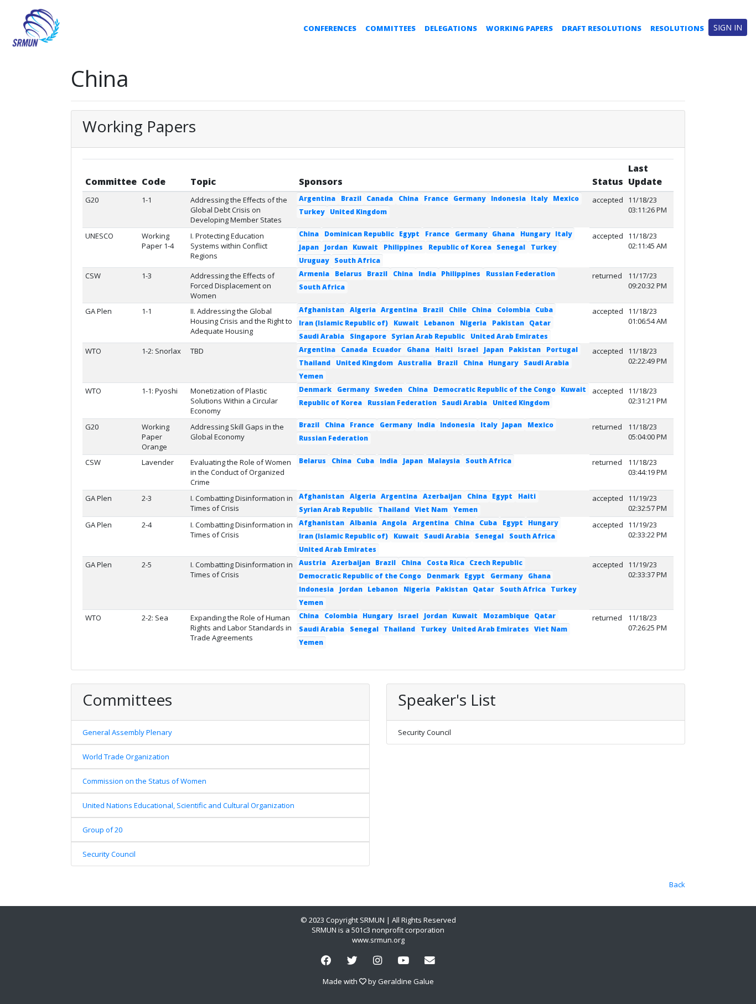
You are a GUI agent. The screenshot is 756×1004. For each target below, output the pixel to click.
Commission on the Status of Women (144, 781)
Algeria (363, 309)
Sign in (727, 27)
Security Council (109, 854)
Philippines (403, 247)
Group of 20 (102, 830)
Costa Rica (445, 562)
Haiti (444, 349)
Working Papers (519, 28)
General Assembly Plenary (127, 732)
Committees (390, 28)
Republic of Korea (459, 247)
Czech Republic (495, 562)
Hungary (535, 234)
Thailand (314, 363)
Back (677, 884)
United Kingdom (358, 211)
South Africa (357, 260)
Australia (415, 363)
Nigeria (473, 323)
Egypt (409, 234)
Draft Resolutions (601, 28)
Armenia (314, 273)
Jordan (336, 247)
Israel (468, 349)
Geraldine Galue (406, 981)
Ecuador (386, 349)
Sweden (388, 389)
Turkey (311, 211)
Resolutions (677, 28)
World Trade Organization (125, 757)
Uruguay (314, 260)
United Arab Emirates (509, 336)
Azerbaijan (442, 496)
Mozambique (506, 615)
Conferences (329, 28)
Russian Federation (520, 273)
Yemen (311, 376)
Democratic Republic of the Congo (494, 389)
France (436, 198)
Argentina (317, 198)
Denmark (315, 389)
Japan (309, 247)
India (427, 273)
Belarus (348, 273)
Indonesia (508, 198)
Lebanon (439, 323)
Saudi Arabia (321, 336)
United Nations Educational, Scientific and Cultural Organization (188, 805)
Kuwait (365, 247)
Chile (458, 309)
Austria (312, 562)
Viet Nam (431, 509)
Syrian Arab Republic (428, 336)
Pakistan (508, 323)
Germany (469, 198)
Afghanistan (321, 309)
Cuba (544, 309)
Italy (539, 198)
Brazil (351, 198)
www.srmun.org (378, 940)
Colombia (513, 309)
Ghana (503, 234)
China (408, 198)
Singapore (368, 336)
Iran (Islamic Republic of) (343, 323)
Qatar (540, 323)
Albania (363, 522)
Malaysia (444, 460)
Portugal (562, 349)
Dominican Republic (359, 234)
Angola (394, 522)
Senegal (510, 247)
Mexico (566, 198)
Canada (379, 198)
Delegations (450, 28)
